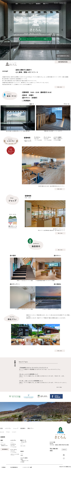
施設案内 (22, 428)
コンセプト (14, 432)
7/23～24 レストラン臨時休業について (28, 374)
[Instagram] (63, 458)
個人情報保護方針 (14, 467)
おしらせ (56, 3)
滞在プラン (31, 428)
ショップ (15, 428)
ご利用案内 (3, 467)
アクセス (8, 432)
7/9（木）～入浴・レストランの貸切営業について (31, 380)
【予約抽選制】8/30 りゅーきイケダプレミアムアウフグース (33, 367)
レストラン (8, 428)
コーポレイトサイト (27, 467)
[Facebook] (63, 455)
